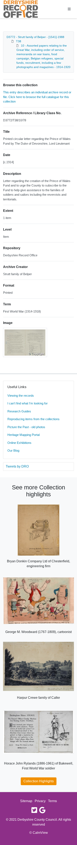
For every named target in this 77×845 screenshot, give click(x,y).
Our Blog (13, 450)
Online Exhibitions (19, 442)
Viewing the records (20, 395)
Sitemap (26, 801)
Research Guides (19, 411)
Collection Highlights (38, 781)
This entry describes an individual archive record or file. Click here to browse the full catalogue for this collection (37, 96)
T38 (18, 41)
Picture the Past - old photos (26, 427)
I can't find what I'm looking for (27, 403)
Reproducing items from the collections (33, 419)
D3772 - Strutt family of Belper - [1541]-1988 (35, 37)
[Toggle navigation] (69, 9)
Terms (52, 801)
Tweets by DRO (17, 466)
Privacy (40, 801)
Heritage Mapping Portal (23, 434)
